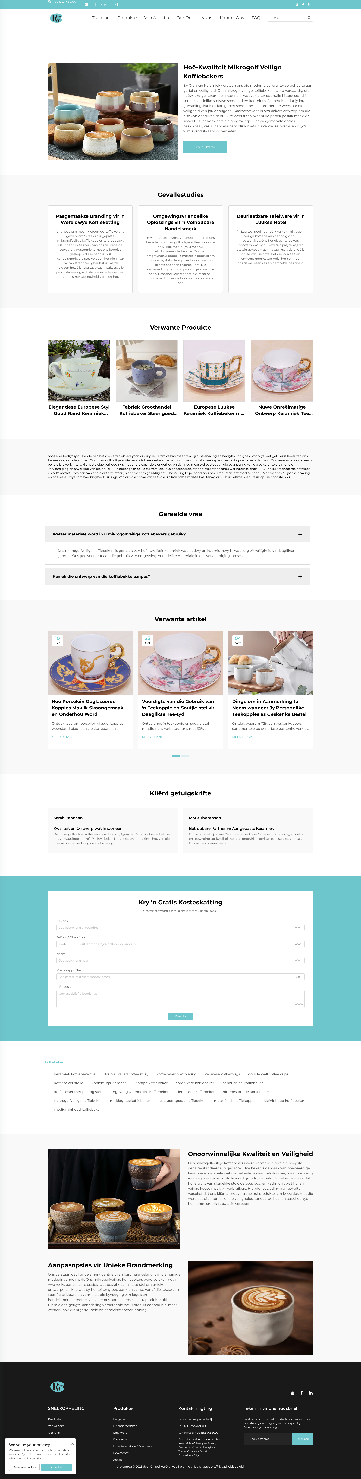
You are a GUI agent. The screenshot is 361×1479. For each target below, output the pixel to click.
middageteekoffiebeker (130, 1101)
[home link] (56, 17)
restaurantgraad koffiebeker (182, 1101)
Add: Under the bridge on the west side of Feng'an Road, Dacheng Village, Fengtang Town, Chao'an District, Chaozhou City (199, 1447)
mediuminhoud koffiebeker (77, 1109)
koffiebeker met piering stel (77, 1092)
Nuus (206, 17)
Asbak (117, 1460)
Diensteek (120, 1439)
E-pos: (195, 1419)
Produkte (127, 17)
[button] (176, 756)
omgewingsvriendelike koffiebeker (138, 1092)
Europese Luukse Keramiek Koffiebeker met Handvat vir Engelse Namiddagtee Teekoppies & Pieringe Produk (214, 410)
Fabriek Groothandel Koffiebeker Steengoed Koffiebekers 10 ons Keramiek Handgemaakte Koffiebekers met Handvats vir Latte (146, 410)
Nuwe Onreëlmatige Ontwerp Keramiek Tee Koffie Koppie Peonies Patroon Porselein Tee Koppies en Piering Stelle (282, 410)
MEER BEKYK (62, 737)
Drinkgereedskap (125, 1426)
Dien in (180, 1016)
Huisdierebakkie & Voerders (132, 1446)
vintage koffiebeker (151, 1083)
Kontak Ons (232, 17)
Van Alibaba (156, 17)
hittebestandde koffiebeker (246, 1092)
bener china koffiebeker (242, 1083)
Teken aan (302, 1438)
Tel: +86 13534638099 (192, 1426)
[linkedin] (309, 4)
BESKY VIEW (79, 370)
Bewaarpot (121, 1453)
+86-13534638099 (64, 1)
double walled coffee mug (126, 1074)
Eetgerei (119, 1419)
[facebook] (303, 4)
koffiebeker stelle (68, 1083)
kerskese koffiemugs (222, 1074)
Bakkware (120, 1432)
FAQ (256, 17)
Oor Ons (185, 17)
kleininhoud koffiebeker (284, 1101)
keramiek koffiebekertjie (75, 1074)
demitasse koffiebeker (196, 1092)
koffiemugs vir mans (109, 1083)
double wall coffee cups (268, 1074)
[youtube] (297, 4)
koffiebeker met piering (176, 1074)
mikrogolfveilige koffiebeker (78, 1101)
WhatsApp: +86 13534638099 (198, 1432)
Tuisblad (101, 17)
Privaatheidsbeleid (230, 1466)
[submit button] (309, 17)
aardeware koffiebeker (195, 1083)
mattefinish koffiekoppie (235, 1101)
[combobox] (65, 944)
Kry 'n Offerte (205, 147)
